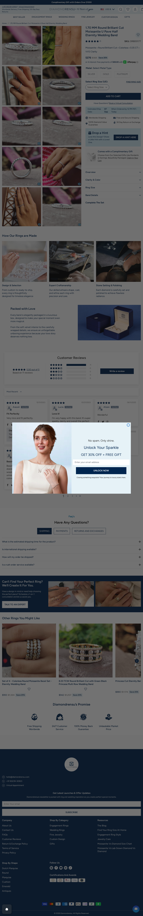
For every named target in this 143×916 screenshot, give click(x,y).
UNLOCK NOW (101, 470)
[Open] (7, 909)
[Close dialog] (128, 425)
